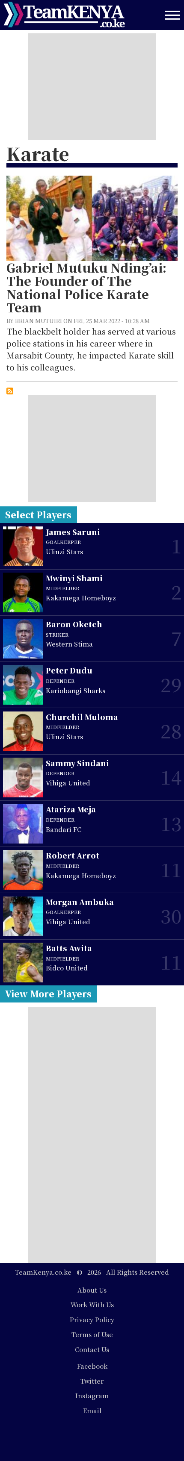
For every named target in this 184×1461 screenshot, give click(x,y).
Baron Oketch (74, 624)
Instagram (92, 1395)
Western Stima (69, 643)
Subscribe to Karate (9, 391)
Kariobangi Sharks (75, 690)
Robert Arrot (72, 855)
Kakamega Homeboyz (81, 597)
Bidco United (67, 967)
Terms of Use (92, 1334)
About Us (92, 1289)
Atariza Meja (71, 809)
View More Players (48, 993)
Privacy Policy (92, 1319)
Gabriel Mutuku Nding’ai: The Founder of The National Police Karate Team (86, 287)
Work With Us (92, 1304)
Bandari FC (63, 829)
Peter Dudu (69, 670)
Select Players (38, 514)
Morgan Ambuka (80, 902)
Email (92, 1410)
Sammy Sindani (77, 763)
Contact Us (92, 1349)
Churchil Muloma (82, 716)
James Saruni (73, 531)
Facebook (92, 1365)
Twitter (92, 1380)
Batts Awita (69, 948)
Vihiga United (68, 782)
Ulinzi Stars (64, 551)
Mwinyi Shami (74, 578)
